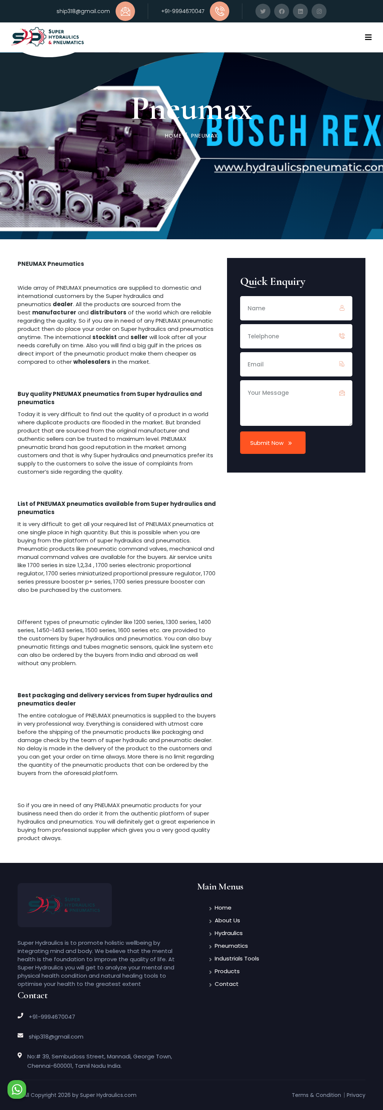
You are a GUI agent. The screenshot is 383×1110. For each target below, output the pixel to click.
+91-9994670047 (182, 11)
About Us (227, 920)
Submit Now (267, 443)
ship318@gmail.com (83, 11)
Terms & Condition (316, 1095)
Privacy (356, 1095)
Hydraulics (229, 933)
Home (173, 135)
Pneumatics (231, 946)
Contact (227, 984)
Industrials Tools (237, 958)
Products (227, 971)
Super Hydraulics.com (108, 1095)
